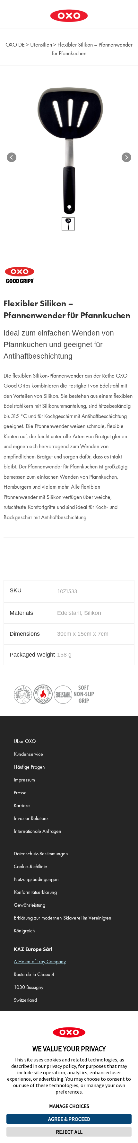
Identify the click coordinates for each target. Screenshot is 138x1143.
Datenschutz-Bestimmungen (41, 853)
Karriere (22, 805)
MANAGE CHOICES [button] (69, 1106)
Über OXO (25, 741)
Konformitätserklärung (35, 892)
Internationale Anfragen (37, 831)
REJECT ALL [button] (69, 1132)
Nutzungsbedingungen (36, 879)
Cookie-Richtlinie (30, 866)
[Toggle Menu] (8, 11)
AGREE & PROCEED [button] (69, 1119)
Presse (20, 792)
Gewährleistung (29, 905)
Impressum (24, 779)
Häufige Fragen (29, 766)
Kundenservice (28, 754)
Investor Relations (31, 818)
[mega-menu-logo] (69, 11)
